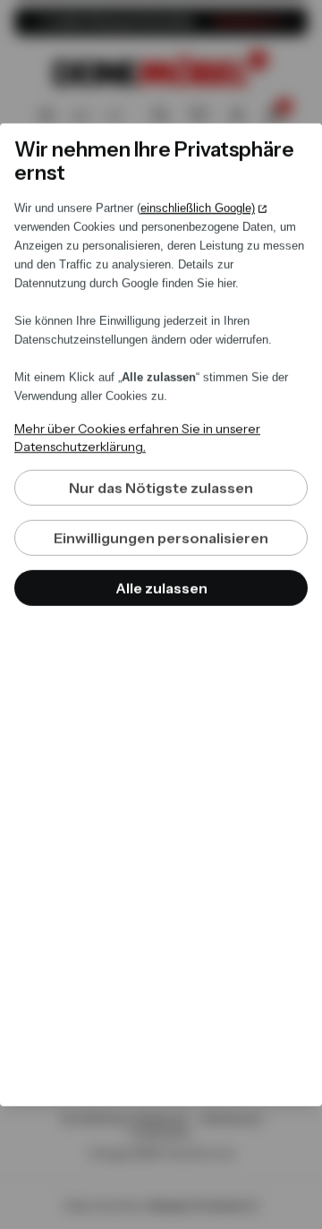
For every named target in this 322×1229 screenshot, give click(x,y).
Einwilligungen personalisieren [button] (161, 538)
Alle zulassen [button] (161, 588)
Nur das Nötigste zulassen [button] (161, 488)
